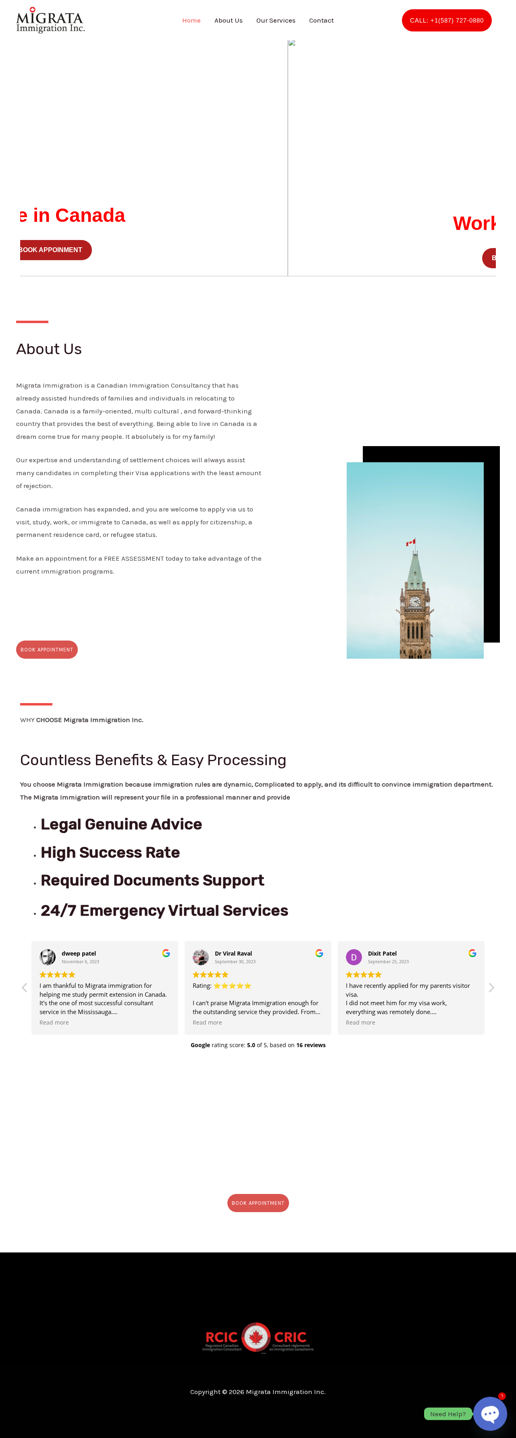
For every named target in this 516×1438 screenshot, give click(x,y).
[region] (258, 157)
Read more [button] (54, 1022)
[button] (28, 157)
